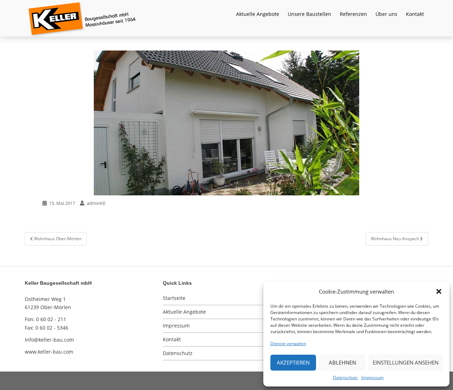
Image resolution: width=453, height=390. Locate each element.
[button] (438, 291)
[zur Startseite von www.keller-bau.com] (218, 17)
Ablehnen (342, 362)
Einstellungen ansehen (405, 362)
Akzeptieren (293, 362)
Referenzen (353, 14)
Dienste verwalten (288, 344)
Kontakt (415, 14)
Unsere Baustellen (309, 14)
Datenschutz (345, 377)
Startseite (174, 298)
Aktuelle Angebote (257, 14)
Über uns (386, 14)
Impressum (372, 377)
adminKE (96, 203)
